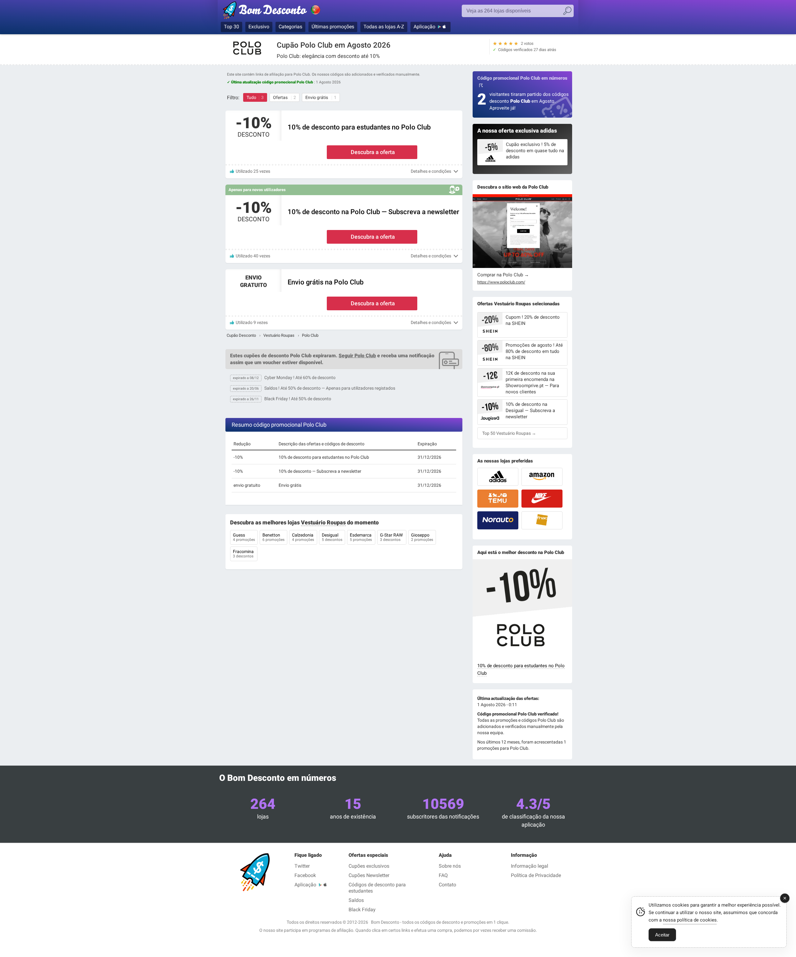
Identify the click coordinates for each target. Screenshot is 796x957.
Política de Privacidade (536, 875)
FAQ (443, 875)
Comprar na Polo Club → (503, 275)
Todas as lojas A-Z (383, 27)
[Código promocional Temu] (497, 499)
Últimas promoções (333, 27)
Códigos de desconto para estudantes (377, 888)
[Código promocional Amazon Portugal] (541, 477)
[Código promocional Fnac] (541, 520)
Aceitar (662, 934)
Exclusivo (258, 27)
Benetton (273, 537)
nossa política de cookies (690, 920)
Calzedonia (303, 537)
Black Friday (362, 909)
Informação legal (529, 866)
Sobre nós (450, 866)
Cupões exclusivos (369, 866)
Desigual (332, 537)
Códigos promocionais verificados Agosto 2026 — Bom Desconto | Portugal (278, 11)
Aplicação (424, 27)
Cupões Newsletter (369, 875)
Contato (447, 885)
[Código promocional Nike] (541, 499)
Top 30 (231, 27)
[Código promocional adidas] (497, 477)
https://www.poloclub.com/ (501, 282)
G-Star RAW (392, 537)
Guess (244, 537)
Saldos (356, 900)
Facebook (305, 875)
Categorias (290, 27)
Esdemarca (361, 537)
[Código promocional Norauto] (497, 520)
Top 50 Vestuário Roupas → (509, 433)
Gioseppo (422, 537)
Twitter (302, 866)
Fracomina (244, 553)
